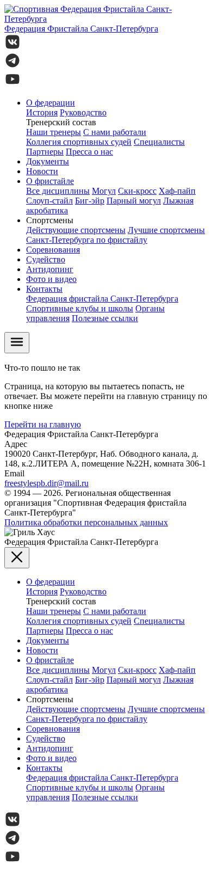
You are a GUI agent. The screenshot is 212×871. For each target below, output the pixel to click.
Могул (104, 190)
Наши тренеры (53, 132)
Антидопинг (49, 269)
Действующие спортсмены (76, 230)
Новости (42, 171)
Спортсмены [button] (49, 220)
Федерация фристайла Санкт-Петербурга (102, 298)
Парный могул (134, 200)
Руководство (83, 112)
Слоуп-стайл (49, 200)
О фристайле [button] (50, 181)
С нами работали (114, 132)
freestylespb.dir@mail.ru (46, 483)
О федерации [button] (50, 102)
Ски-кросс (137, 190)
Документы (47, 161)
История (42, 112)
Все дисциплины (58, 190)
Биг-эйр (89, 200)
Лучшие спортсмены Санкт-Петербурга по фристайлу (115, 234)
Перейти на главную (42, 424)
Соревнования (53, 249)
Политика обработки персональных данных (86, 522)
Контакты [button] (44, 288)
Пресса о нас (89, 151)
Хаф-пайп (177, 190)
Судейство (45, 259)
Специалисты (159, 141)
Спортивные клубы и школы (79, 308)
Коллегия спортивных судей (79, 141)
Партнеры (45, 151)
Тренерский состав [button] (61, 122)
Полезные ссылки (105, 318)
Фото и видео (51, 279)
